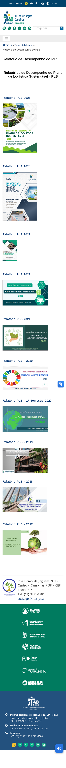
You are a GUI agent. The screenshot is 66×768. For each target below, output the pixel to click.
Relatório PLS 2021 (16, 319)
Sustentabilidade (23, 45)
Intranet (53, 3)
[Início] (33, 17)
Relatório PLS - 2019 (18, 442)
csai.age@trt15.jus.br (32, 598)
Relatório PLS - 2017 (18, 524)
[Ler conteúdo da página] (59, 748)
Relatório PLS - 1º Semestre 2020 (27, 400)
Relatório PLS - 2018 (18, 481)
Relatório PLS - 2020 (18, 360)
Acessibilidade (16, 3)
